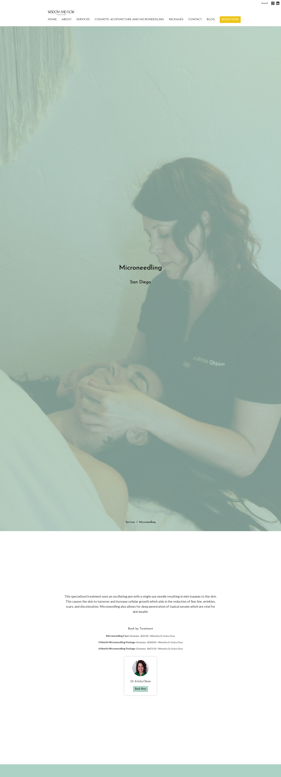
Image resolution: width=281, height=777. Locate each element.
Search (264, 3)
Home (52, 19)
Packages (176, 19)
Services (83, 19)
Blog (211, 19)
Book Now (230, 19)
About (67, 19)
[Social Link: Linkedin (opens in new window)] (277, 3)
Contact (195, 19)
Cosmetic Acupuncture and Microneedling (129, 19)
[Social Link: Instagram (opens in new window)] (272, 3)
